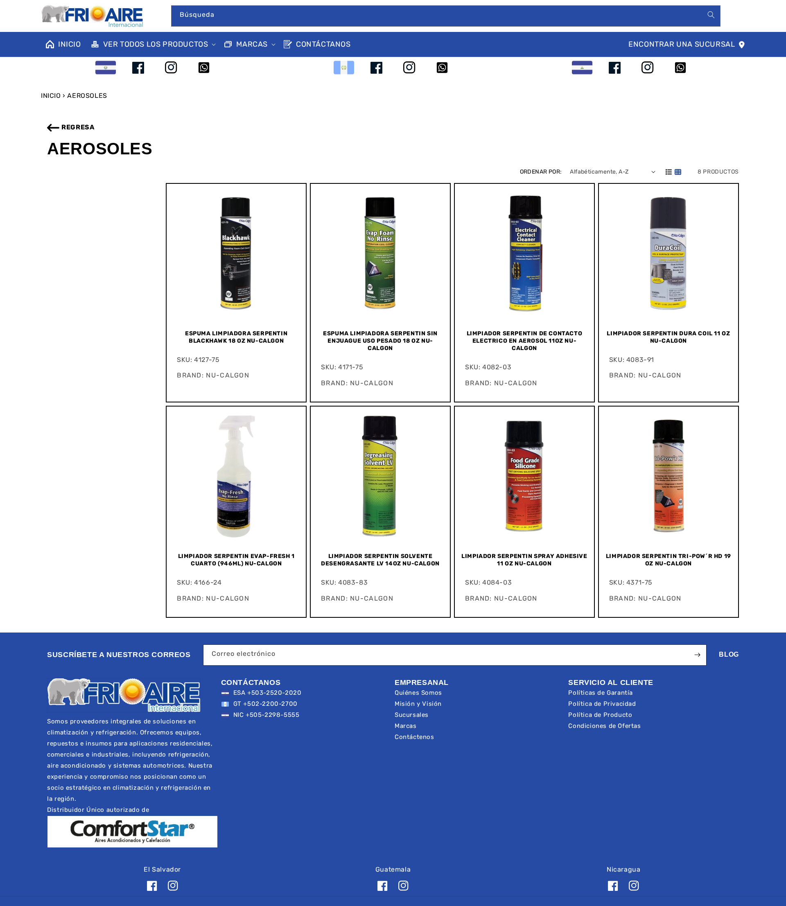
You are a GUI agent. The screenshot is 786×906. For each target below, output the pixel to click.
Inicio (51, 95)
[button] (152, 44)
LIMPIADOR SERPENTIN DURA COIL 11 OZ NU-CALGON (668, 337)
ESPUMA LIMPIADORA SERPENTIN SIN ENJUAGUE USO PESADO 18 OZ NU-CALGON (380, 341)
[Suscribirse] (697, 655)
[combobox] (446, 16)
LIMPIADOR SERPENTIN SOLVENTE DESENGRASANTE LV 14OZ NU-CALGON (380, 560)
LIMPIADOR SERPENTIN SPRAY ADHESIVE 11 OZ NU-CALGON (524, 560)
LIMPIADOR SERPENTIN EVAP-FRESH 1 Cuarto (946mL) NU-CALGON (236, 560)
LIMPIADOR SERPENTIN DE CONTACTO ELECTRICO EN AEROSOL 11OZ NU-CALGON (525, 341)
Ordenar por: (541, 171)
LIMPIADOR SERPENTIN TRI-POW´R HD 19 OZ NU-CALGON (668, 560)
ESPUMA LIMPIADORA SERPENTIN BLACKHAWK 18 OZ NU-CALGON (236, 337)
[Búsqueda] (711, 15)
